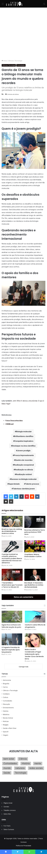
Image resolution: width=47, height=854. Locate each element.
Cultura (5, 697)
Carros (5, 687)
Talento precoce (32, 484)
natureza (19, 768)
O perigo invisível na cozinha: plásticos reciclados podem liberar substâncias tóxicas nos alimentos (12, 558)
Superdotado (14, 484)
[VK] (37, 496)
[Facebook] (6, 496)
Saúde (6, 772)
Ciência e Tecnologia (15, 61)
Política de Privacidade (23, 845)
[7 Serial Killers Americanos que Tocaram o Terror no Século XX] (12, 575)
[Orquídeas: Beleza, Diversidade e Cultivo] (34, 546)
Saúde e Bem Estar (9, 728)
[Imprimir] (11, 501)
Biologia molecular (24, 431)
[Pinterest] (27, 496)
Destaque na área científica (23, 446)
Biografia (6, 683)
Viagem (5, 735)
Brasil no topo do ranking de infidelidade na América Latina (12, 531)
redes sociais (36, 768)
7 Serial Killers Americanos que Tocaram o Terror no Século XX (12, 585)
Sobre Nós (7, 814)
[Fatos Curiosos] (14, 4)
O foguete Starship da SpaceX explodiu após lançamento (11, 649)
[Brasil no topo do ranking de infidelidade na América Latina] (12, 521)
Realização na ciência (24, 469)
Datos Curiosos (9, 829)
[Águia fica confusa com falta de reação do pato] (12, 616)
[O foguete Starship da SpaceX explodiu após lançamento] (12, 639)
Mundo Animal (8, 718)
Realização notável (24, 474)
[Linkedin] (16, 496)
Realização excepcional (24, 465)
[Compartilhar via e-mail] (6, 501)
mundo (7, 768)
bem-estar (8, 758)
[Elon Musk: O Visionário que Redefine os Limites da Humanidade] (34, 575)
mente (37, 763)
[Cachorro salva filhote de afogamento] (35, 616)
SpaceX (5, 732)
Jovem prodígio (23, 450)
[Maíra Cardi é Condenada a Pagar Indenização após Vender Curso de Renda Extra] (35, 640)
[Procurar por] (44, 4)
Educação (6, 704)
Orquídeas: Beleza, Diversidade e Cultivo (33, 555)
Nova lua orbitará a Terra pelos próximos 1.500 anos (34, 532)
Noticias (6, 721)
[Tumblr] (21, 496)
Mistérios (6, 714)
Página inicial (8, 803)
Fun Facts (7, 826)
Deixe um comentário (23, 597)
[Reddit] (32, 496)
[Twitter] (11, 496)
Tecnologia (20, 772)
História (5, 711)
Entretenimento (8, 708)
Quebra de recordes (23, 460)
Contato (6, 806)
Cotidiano (6, 694)
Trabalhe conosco (10, 810)
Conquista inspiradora (23, 441)
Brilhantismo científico (23, 436)
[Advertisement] (23, 33)
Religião (5, 725)
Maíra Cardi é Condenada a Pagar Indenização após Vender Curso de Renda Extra (34, 654)
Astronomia (7, 680)
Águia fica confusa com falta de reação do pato (11, 626)
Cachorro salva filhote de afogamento (35, 626)
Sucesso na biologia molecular (24, 479)
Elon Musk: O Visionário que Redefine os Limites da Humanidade (33, 585)
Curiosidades (21, 65)
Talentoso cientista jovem (24, 489)
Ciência (23, 758)
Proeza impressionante (24, 455)
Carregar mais (23, 667)
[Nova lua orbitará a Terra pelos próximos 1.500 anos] (34, 522)
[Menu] (3, 4)
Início (5, 61)
